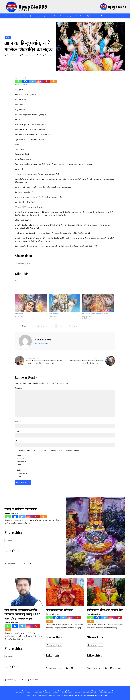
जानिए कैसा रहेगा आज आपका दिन (105, 610)
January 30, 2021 (13, 680)
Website (18, 441)
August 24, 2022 (29, 55)
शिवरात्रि (68, 326)
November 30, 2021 (55, 668)
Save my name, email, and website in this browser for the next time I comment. (49, 450)
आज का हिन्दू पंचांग (19, 313)
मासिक (60, 326)
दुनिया (7, 37)
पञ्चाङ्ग (45, 326)
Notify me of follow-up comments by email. (22, 460)
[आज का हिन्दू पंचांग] (31, 303)
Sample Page (67, 691)
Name (18, 421)
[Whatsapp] (18, 81)
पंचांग (37, 326)
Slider (77, 691)
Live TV (56, 691)
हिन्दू (75, 326)
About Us (20, 691)
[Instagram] (39, 81)
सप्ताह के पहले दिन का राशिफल (21, 509)
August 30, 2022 (96, 668)
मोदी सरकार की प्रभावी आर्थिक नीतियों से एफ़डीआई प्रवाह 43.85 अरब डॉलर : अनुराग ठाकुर (22, 614)
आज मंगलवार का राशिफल (59, 610)
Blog (28, 691)
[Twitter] (32, 81)
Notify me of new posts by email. (22, 473)
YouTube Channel (106, 691)
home (47, 691)
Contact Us (38, 691)
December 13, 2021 (14, 564)
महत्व (52, 326)
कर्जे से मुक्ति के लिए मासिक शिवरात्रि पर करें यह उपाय (95, 313)
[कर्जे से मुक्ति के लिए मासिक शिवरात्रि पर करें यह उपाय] (98, 303)
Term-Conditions (89, 691)
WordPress (78, 695)
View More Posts (41, 343)
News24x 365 (12, 55)
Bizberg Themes (101, 695)
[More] (53, 81)
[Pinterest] (46, 81)
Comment (19, 388)
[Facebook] (25, 81)
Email (17, 431)
